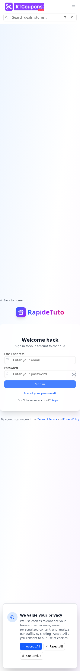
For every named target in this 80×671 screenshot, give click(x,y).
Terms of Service (47, 419)
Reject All (56, 646)
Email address (14, 353)
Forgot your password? (40, 393)
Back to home (13, 300)
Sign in (40, 384)
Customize (33, 656)
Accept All (33, 646)
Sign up (57, 400)
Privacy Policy (71, 419)
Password (11, 367)
